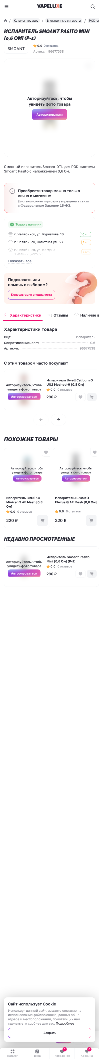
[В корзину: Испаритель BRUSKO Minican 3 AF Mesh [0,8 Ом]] (42, 520)
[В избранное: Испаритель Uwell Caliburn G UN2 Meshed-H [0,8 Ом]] (80, 397)
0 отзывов (51, 46)
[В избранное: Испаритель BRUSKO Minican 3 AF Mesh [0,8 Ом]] (46, 452)
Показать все (20, 261)
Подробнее (65, 1023)
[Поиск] (92, 6)
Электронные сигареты (63, 20)
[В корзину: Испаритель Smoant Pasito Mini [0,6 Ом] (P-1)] (92, 574)
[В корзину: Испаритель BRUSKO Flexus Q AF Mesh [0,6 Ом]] (91, 520)
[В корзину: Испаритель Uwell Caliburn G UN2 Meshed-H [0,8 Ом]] (92, 397)
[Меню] (6, 6)
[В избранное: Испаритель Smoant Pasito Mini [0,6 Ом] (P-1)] (80, 574)
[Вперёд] (58, 419)
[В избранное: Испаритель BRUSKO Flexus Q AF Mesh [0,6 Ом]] (94, 452)
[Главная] (5, 20)
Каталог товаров (26, 20)
